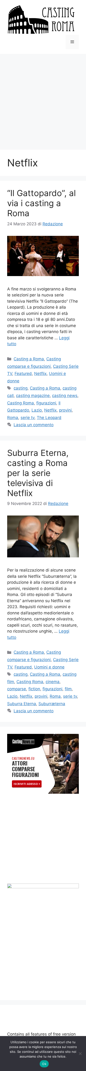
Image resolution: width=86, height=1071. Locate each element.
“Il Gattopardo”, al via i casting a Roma (41, 203)
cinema (52, 681)
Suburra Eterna (21, 703)
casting (20, 388)
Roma (12, 417)
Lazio (37, 410)
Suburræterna (51, 703)
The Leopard (49, 417)
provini (65, 410)
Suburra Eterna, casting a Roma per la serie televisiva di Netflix (38, 473)
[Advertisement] (43, 99)
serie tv (27, 417)
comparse (16, 688)
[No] (80, 1053)
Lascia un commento (34, 424)
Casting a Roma (29, 359)
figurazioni (46, 403)
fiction (34, 688)
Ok (44, 1064)
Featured (23, 373)
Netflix (40, 373)
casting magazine (33, 395)
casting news (64, 395)
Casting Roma (20, 403)
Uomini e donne (49, 667)
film (68, 688)
